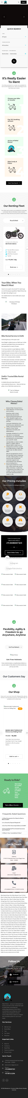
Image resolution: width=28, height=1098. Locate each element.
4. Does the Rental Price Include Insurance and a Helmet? (13, 829)
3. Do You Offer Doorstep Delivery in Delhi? (14, 825)
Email (14, 873)
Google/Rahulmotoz (14, 568)
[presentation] (1, 249)
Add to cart (13, 756)
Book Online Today (13, 552)
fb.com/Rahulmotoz (14, 558)
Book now (13, 267)
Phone (14, 887)
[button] (14, 183)
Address (14, 856)
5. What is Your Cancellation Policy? (12, 833)
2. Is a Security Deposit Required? (11, 822)
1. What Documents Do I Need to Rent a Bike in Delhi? (13, 818)
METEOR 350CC (11, 244)
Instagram (14, 563)
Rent (23, 2)
